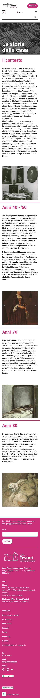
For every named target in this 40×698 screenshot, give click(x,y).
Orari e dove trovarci (10, 615)
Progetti (5, 628)
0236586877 (7, 655)
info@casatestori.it (9, 662)
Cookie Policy (8, 687)
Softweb (15, 694)
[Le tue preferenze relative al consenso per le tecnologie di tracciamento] (4, 694)
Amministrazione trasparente (14, 645)
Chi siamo (6, 611)
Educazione (6, 624)
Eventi (4, 632)
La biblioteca (7, 619)
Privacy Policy (8, 676)
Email (4, 530)
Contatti (5, 641)
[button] (36, 12)
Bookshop (6, 636)
